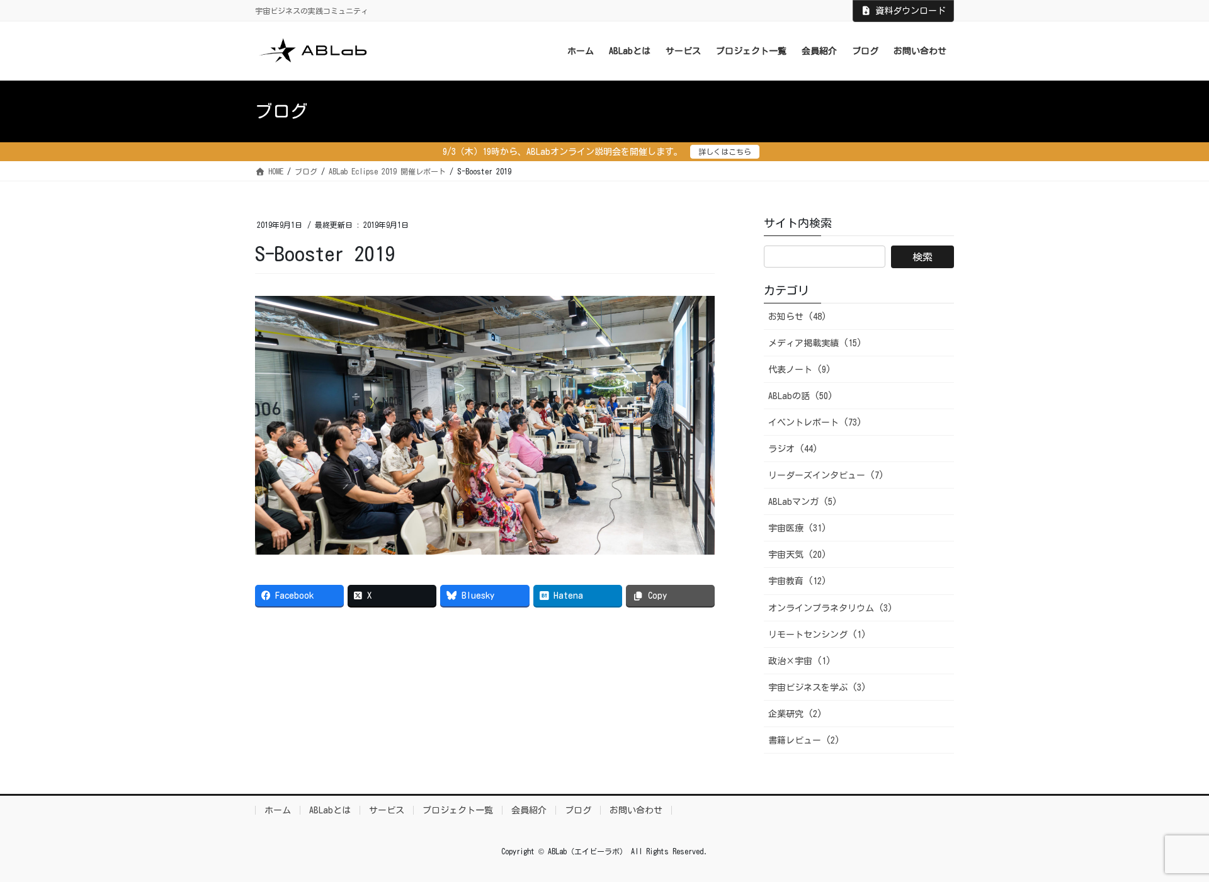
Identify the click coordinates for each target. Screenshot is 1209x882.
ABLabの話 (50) (800, 396)
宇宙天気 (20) (797, 554)
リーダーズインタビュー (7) (826, 475)
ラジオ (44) (793, 448)
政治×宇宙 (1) (799, 661)
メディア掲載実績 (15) (815, 343)
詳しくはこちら (724, 151)
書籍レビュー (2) (804, 740)
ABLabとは (330, 810)
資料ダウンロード (910, 10)
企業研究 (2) (795, 714)
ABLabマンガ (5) (802, 501)
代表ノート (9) (799, 369)
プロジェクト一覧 (458, 810)
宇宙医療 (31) (797, 528)
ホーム (277, 810)
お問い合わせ (636, 810)
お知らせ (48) (797, 316)
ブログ (578, 810)
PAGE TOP (1170, 845)
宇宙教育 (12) (797, 581)
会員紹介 (529, 810)
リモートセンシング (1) (817, 634)
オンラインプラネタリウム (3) (830, 608)
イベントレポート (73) (815, 422)
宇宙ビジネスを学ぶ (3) (817, 687)
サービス (386, 810)
